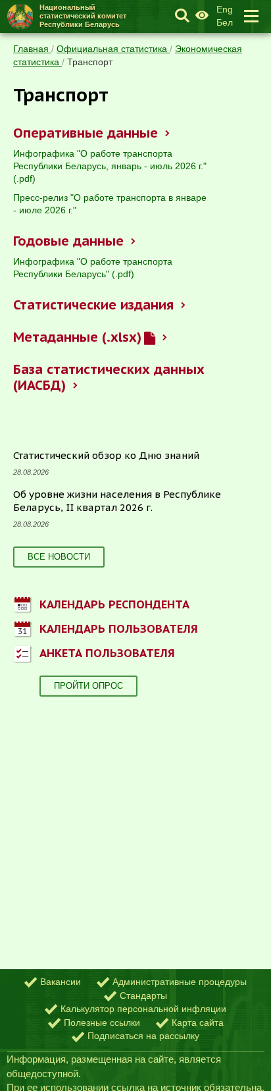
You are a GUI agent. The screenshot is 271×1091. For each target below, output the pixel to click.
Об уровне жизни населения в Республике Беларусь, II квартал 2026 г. (117, 501)
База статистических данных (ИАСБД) (109, 377)
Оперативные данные (85, 133)
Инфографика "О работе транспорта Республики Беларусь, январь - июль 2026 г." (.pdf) (110, 166)
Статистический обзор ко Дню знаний (106, 455)
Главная (32, 48)
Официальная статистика (113, 48)
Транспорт (89, 62)
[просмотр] (149, 337)
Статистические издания (93, 304)
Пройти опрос (88, 686)
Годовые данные (68, 241)
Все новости (59, 557)
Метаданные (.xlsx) (77, 337)
